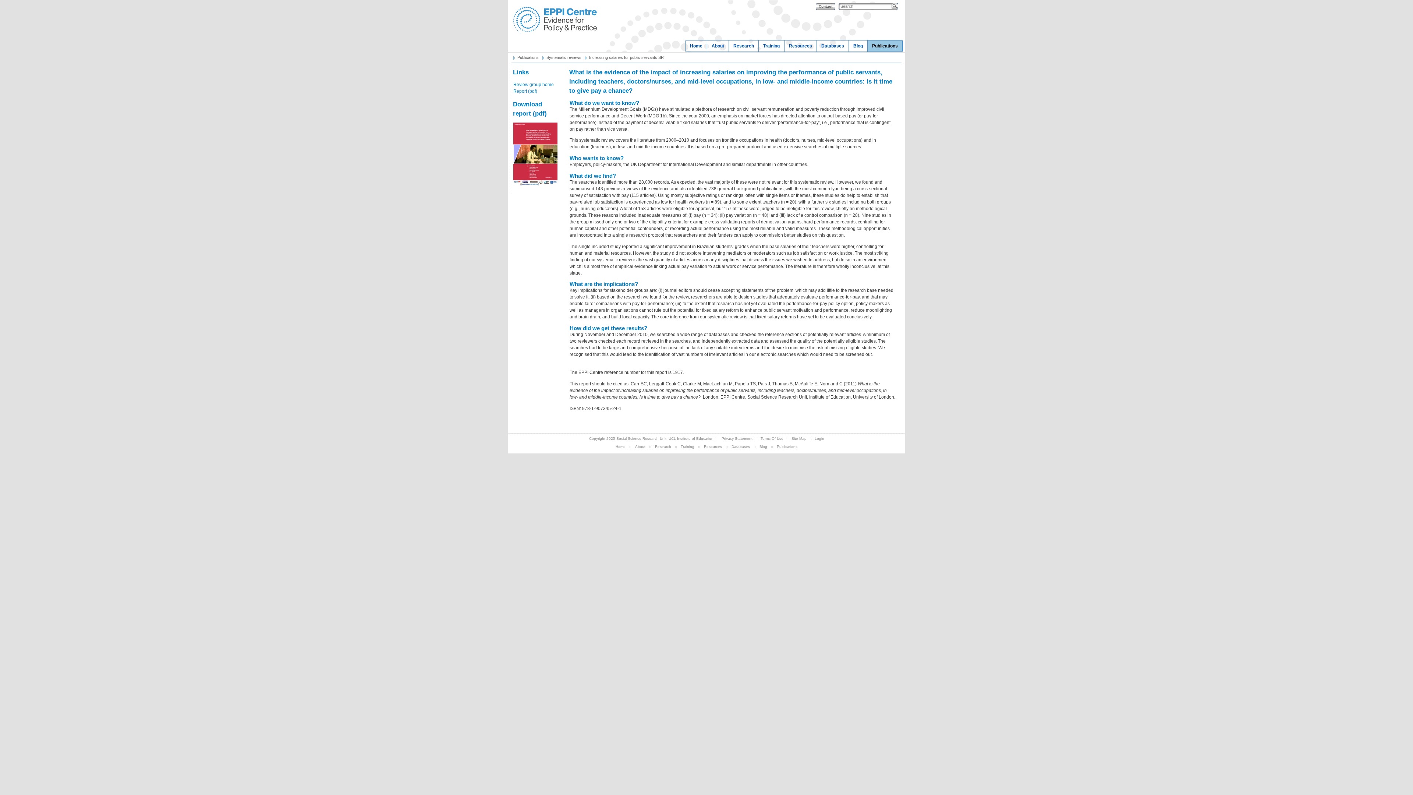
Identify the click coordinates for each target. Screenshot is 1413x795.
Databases (832, 46)
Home (696, 46)
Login (819, 439)
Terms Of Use (772, 439)
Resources (800, 46)
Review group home (533, 84)
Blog (858, 46)
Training (771, 46)
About (718, 46)
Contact (825, 6)
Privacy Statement (737, 439)
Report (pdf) (525, 91)
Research (743, 46)
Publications (885, 46)
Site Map (799, 439)
